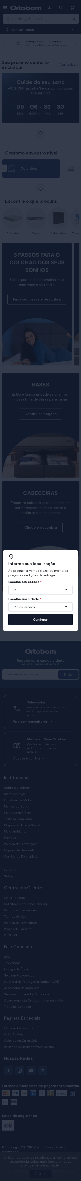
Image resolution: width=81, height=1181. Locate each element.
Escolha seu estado (25, 582)
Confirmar (40, 620)
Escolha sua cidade (24, 599)
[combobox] (40, 590)
